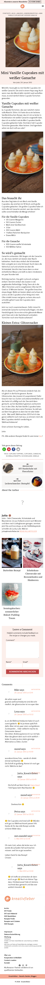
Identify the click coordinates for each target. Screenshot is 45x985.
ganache (37, 454)
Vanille (36, 456)
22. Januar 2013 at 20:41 (30, 798)
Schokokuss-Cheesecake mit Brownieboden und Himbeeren (33, 575)
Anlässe (20, 13)
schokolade (26, 456)
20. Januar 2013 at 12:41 (23, 693)
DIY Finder (8, 911)
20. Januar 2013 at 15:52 (23, 715)
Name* (9, 662)
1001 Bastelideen (10, 916)
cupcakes (28, 454)
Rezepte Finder (9, 919)
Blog (13, 13)
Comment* (10, 640)
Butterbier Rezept (12, 570)
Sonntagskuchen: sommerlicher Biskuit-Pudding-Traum (11, 613)
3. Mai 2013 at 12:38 (22, 839)
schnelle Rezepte (13, 456)
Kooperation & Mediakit (12, 958)
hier (40, 436)
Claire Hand (35, 785)
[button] (4, 449)
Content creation (10, 960)
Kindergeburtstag (31, 13)
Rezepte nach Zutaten (12, 921)
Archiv (6, 908)
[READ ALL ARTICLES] (28, 531)
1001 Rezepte (9, 924)
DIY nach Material (10, 914)
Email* (25, 662)
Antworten (35, 689)
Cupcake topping (16, 454)
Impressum (8, 932)
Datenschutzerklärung (12, 934)
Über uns (7, 955)
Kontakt (7, 963)
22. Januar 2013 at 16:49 (26, 780)
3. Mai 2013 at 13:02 (25, 871)
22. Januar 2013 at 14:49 (23, 752)
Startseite (6, 13)
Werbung (7, 937)
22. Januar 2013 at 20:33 (24, 814)
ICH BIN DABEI (34, 2)
